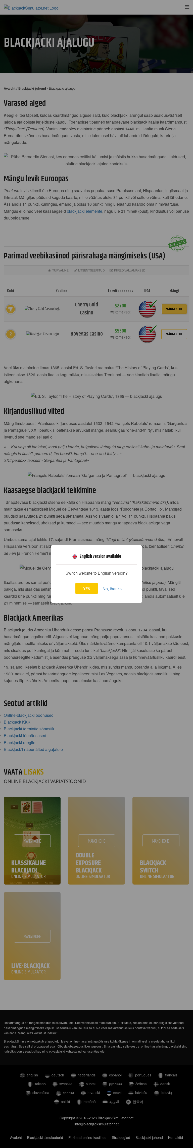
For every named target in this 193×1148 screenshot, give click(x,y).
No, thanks (112, 588)
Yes (86, 588)
